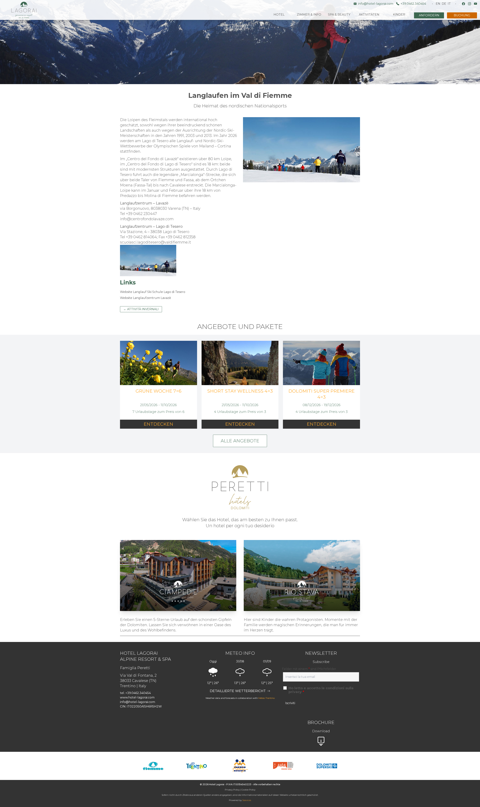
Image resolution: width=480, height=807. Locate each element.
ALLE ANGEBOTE (240, 440)
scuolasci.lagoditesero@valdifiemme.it (155, 242)
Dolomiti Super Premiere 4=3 (321, 394)
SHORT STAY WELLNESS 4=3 (240, 391)
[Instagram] (469, 3)
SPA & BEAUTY (339, 14)
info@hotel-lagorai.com (375, 3)
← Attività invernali (141, 309)
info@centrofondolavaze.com (147, 219)
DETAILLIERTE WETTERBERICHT (238, 691)
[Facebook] (463, 3)
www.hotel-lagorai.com (137, 697)
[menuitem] (438, 4)
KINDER (399, 14)
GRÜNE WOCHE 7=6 (158, 391)
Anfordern (429, 15)
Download (321, 731)
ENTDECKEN (158, 424)
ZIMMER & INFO (309, 14)
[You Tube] (475, 3)
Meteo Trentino (266, 698)
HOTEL (279, 14)
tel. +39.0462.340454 (135, 693)
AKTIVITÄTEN (369, 14)
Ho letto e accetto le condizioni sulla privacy (321, 690)
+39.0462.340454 (413, 3)
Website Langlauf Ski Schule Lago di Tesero (152, 292)
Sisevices (246, 800)
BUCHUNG (462, 15)
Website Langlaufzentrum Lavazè (145, 298)
